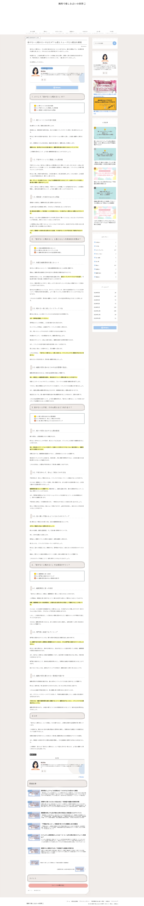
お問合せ (108, 901)
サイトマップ (114, 901)
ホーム (68, 901)
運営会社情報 (74, 901)
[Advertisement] (72, 18)
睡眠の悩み (33, 754)
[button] (114, 43)
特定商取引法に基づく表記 (97, 901)
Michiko (43, 71)
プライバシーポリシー (84, 901)
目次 (57, 87)
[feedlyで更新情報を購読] (42, 80)
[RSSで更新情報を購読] (45, 80)
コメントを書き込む (58, 885)
